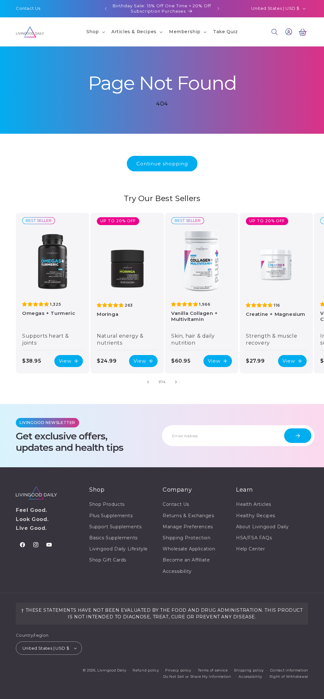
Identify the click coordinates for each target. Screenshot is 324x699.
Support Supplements (115, 527)
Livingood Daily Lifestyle (118, 549)
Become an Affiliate (186, 560)
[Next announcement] (218, 9)
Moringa (107, 314)
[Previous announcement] (106, 9)
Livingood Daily (112, 670)
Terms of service (213, 670)
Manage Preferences (188, 527)
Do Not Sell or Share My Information (197, 676)
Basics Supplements (113, 538)
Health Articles (253, 504)
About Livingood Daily (262, 527)
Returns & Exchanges (188, 515)
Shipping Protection (186, 538)
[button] (95, 31)
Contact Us (28, 8)
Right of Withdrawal (289, 676)
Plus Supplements (111, 515)
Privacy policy (178, 670)
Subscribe (297, 435)
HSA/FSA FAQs (254, 538)
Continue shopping (162, 164)
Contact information (289, 670)
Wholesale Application (189, 549)
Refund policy (146, 670)
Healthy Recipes (255, 515)
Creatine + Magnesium (275, 314)
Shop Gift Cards (107, 560)
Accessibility (177, 571)
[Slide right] (176, 382)
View (65, 361)
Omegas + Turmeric (48, 313)
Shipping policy (249, 670)
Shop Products (107, 504)
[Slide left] (148, 382)
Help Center (250, 549)
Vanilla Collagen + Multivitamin (194, 316)
